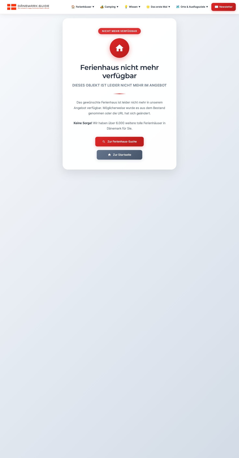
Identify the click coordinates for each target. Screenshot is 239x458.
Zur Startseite (122, 154)
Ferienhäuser (82, 7)
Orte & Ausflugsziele (192, 7)
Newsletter (223, 7)
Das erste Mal (158, 7)
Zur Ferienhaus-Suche (122, 141)
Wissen (132, 7)
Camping (109, 7)
